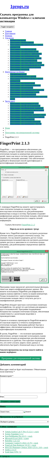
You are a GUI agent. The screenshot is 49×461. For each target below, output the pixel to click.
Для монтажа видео (18, 74)
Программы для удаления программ (25, 85)
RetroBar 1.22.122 (12, 441)
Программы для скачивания (22, 112)
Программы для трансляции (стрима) (26, 63)
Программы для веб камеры (22, 42)
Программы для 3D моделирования (25, 106)
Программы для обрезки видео (23, 49)
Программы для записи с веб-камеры (26, 54)
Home (7, 128)
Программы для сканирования (23, 94)
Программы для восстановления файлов (27, 117)
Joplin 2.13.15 (10, 450)
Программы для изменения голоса (24, 92)
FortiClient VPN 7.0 (13, 452)
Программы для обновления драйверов (27, 108)
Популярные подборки (15, 72)
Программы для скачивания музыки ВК (27, 90)
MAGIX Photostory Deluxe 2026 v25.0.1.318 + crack (26, 447)
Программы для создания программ (25, 121)
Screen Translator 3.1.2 (14, 434)
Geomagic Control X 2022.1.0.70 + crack (21, 443)
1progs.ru (19, 6)
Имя (2, 397)
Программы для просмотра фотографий (27, 110)
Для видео (9, 38)
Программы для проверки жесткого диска (28, 115)
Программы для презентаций (22, 83)
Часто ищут (10, 101)
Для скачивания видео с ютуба (23, 76)
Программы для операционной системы (22, 133)
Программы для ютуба (19, 70)
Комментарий (6, 376)
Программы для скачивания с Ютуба (25, 58)
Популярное (10, 33)
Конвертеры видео (18, 40)
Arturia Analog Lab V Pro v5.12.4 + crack (22, 432)
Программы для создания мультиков (25, 67)
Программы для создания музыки (24, 103)
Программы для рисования (21, 88)
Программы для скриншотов (22, 119)
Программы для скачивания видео (24, 56)
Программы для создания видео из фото (27, 65)
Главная (8, 31)
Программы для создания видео (23, 60)
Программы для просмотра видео (24, 51)
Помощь (8, 36)
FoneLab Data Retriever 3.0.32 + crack (20, 445)
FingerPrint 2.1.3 (28, 225)
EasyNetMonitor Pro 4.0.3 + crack (18, 436)
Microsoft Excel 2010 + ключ (17, 438)
